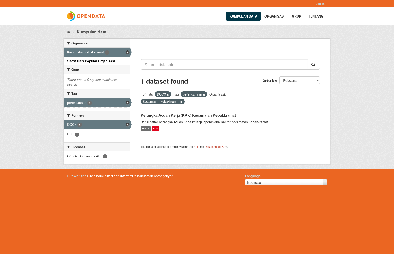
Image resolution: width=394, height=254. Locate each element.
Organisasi (274, 16)
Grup (296, 16)
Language (253, 176)
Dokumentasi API (215, 146)
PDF (155, 128)
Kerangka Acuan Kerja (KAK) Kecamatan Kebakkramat (188, 115)
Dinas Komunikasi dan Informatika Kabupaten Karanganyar (130, 176)
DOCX (145, 128)
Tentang (316, 16)
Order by (269, 80)
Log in (320, 3)
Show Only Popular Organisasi (91, 61)
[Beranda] (69, 32)
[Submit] (314, 64)
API (196, 146)
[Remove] (168, 94)
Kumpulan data (243, 16)
